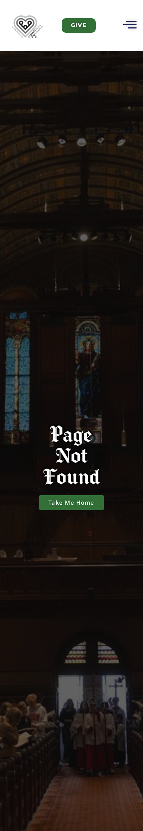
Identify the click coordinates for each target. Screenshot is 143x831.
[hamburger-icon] (128, 26)
